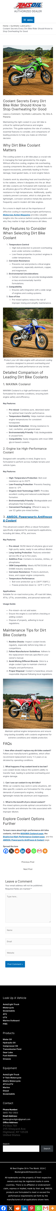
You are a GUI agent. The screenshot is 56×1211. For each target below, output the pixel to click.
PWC (5, 1024)
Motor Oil (7, 1039)
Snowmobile (9, 1011)
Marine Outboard (11, 1020)
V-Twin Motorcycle (12, 1078)
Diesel (6, 1091)
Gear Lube (8, 1052)
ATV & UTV (8, 1084)
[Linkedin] (22, 850)
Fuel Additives (10, 1055)
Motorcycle (8, 1007)
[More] (45, 850)
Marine (6, 1087)
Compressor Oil (10, 1046)
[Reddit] (17, 850)
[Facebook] (5, 850)
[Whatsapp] (33, 850)
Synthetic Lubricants (31, 114)
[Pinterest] (28, 850)
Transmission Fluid (12, 1049)
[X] (11, 850)
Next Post (27, 869)
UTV (5, 1017)
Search (6, 1144)
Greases (7, 1059)
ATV (5, 1014)
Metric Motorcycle (12, 1081)
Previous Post (28, 862)
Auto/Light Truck (11, 1004)
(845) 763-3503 (10, 1113)
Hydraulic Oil (9, 1043)
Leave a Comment (11, 114)
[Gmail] (39, 850)
